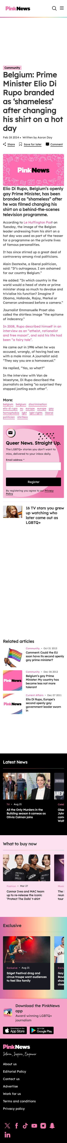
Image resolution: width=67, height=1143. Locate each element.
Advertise (10, 1086)
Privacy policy (14, 1108)
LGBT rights (35, 412)
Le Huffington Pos (37, 222)
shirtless (22, 417)
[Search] (54, 8)
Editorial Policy (14, 1071)
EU (21, 408)
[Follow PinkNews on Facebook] (16, 1126)
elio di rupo (10, 408)
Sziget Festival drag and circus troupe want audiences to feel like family (27, 976)
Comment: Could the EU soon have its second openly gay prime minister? (45, 656)
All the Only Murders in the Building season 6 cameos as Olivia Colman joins (26, 813)
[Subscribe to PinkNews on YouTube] (34, 1126)
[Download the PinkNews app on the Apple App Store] (15, 1030)
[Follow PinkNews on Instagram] (43, 1126)
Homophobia (11, 412)
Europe (30, 408)
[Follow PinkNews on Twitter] (7, 1126)
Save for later (33, 144)
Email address (20, 459)
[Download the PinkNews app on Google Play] (42, 1030)
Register (33, 482)
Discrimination (38, 404)
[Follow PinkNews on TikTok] (25, 1126)
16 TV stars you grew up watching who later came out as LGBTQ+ (45, 515)
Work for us (12, 1094)
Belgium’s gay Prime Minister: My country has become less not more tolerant (42, 681)
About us (10, 1064)
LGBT (24, 412)
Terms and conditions (19, 1101)
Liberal (49, 412)
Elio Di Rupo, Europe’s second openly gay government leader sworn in (43, 705)
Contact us (11, 1079)
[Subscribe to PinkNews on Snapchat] (52, 1126)
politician (9, 417)
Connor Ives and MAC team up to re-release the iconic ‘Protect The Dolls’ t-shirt (25, 895)
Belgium (8, 404)
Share (11, 144)
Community (12, 67)
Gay (51, 408)
